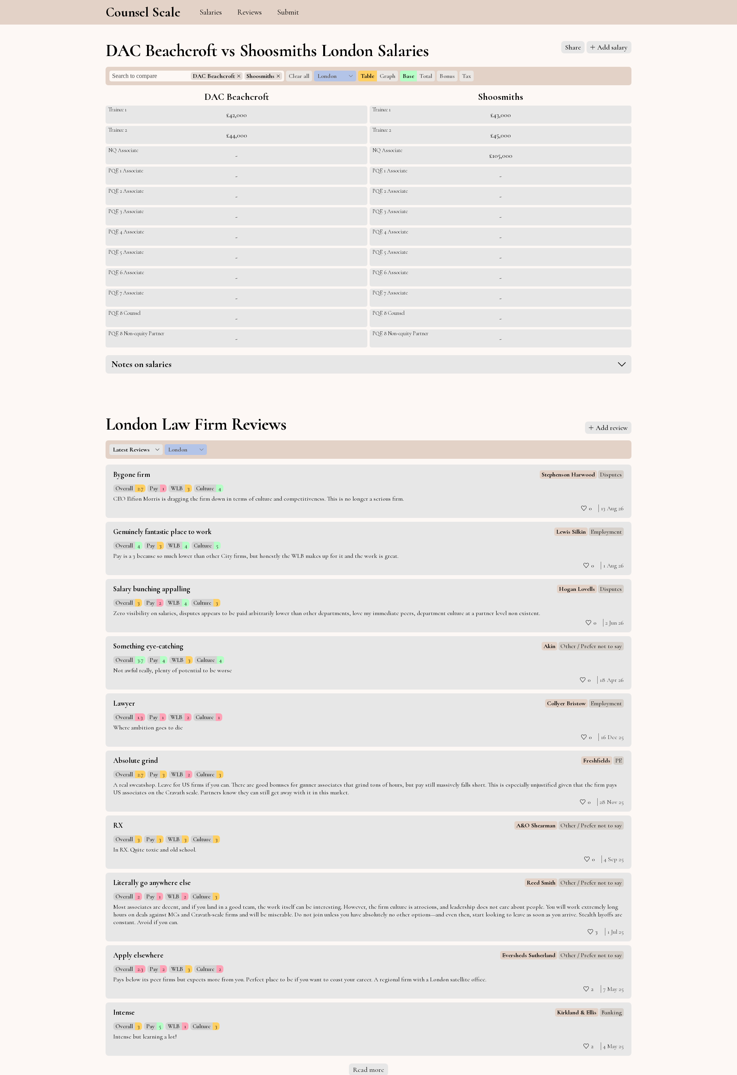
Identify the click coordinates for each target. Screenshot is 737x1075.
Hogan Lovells (577, 589)
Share (573, 47)
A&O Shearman (535, 825)
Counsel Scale (143, 12)
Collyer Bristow (566, 703)
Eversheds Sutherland (528, 955)
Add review (612, 427)
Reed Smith (541, 882)
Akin (549, 646)
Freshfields (596, 760)
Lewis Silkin (571, 532)
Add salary (612, 47)
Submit (288, 12)
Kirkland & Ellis (577, 1012)
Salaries (211, 12)
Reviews (249, 12)
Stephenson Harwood (568, 474)
